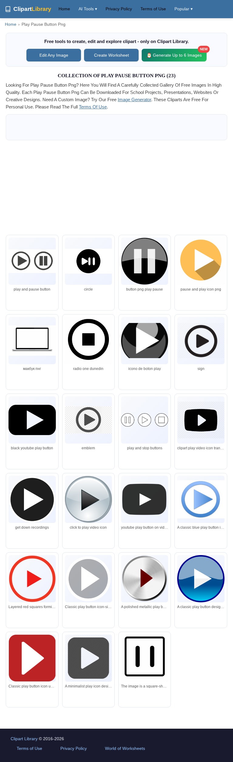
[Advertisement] (116, 187)
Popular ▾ (183, 8)
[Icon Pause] (200, 340)
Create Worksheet (111, 55)
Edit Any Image (53, 55)
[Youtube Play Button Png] (88, 420)
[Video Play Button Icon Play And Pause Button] (200, 262)
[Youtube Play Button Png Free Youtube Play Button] (32, 420)
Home (64, 8)
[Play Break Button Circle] (32, 261)
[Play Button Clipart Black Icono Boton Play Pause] (144, 340)
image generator (134, 99)
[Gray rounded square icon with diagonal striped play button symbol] (88, 657)
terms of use (93, 106)
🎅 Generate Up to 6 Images (177, 53)
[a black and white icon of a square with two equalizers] (144, 658)
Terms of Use (153, 8)
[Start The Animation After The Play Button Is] (32, 340)
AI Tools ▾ (88, 8)
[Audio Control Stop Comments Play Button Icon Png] (88, 341)
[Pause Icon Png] (88, 261)
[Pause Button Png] (144, 261)
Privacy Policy (119, 8)
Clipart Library (24, 738)
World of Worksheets (125, 748)
